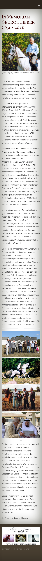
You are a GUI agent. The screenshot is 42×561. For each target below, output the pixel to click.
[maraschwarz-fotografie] (21, 535)
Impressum (7, 549)
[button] (39, 4)
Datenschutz (23, 549)
